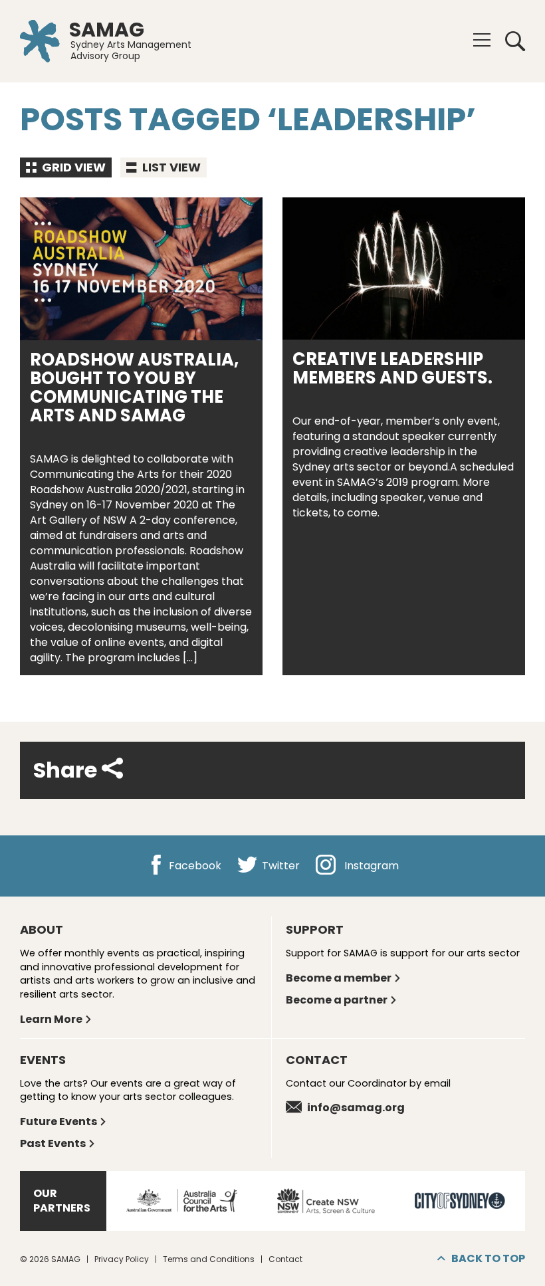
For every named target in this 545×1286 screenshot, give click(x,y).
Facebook (193, 866)
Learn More (51, 1019)
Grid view (72, 167)
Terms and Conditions (209, 1259)
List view (170, 167)
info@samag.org (356, 1107)
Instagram (370, 866)
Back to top (488, 1258)
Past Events (53, 1143)
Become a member (338, 978)
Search (510, 41)
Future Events (58, 1121)
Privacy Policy (121, 1259)
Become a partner (336, 1000)
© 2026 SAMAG (50, 1259)
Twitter (279, 866)
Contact (285, 1259)
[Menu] (481, 40)
